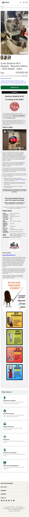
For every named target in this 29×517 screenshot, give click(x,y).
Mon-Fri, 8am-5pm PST (9, 507)
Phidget (21, 162)
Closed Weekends (19, 507)
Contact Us (14, 87)
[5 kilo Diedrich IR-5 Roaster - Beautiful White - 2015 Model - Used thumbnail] (2, 57)
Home (2, 6)
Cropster (17, 179)
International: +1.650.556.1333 (18, 508)
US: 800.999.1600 (7, 508)
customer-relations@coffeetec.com (14, 509)
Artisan (23, 179)
